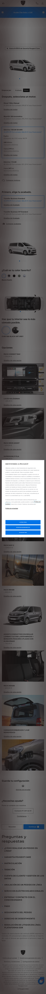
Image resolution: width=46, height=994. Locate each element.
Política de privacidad (11, 508)
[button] (23, 527)
